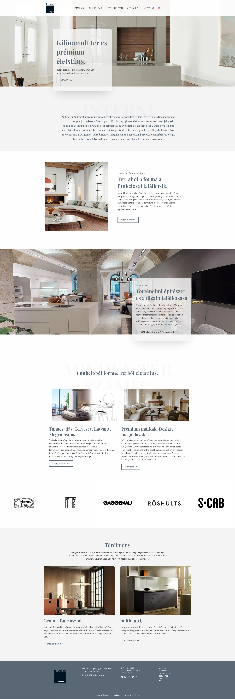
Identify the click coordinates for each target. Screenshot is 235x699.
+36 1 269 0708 (93, 672)
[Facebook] (122, 677)
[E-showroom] (136, 677)
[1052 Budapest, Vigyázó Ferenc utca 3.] (155, 332)
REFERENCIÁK (95, 8)
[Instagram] (125, 677)
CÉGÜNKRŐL (133, 8)
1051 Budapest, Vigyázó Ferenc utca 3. (99, 669)
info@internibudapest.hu (96, 675)
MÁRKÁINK (80, 8)
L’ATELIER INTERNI (114, 8)
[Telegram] (133, 677)
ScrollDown (136, 695)
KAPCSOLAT (148, 8)
